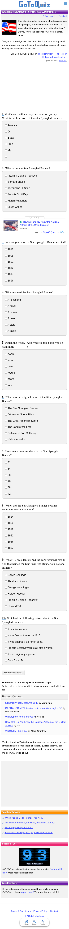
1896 (10, 280)
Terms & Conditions (21, 911)
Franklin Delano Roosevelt (22, 175)
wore (10, 360)
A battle (11, 330)
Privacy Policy (40, 911)
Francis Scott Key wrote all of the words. (30, 648)
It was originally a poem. (21, 654)
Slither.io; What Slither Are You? (21, 702)
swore (11, 354)
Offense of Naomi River (20, 414)
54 (9, 468)
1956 (10, 541)
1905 (10, 255)
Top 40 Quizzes (51, 232)
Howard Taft (14, 606)
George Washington (18, 587)
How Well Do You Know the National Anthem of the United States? (39, 223)
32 (9, 462)
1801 (10, 261)
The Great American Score (22, 420)
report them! (27, 892)
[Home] (34, 4)
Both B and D (15, 660)
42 (9, 493)
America (12, 125)
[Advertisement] (34, 86)
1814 (10, 274)
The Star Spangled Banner (22, 408)
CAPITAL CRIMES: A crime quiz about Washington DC (33, 708)
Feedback (63, 16)
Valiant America (16, 439)
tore (9, 385)
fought (11, 372)
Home (27, 924)
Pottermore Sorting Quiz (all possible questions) (29, 832)
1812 (10, 268)
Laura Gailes (14, 207)
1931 (10, 535)
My (9, 150)
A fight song (14, 299)
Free (10, 144)
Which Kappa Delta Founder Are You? (24, 817)
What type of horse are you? (20, 716)
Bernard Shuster (16, 181)
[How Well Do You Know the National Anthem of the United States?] (11, 225)
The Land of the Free (19, 427)
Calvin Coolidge (16, 575)
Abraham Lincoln (17, 581)
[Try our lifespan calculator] (34, 857)
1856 (10, 523)
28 (9, 475)
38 (9, 487)
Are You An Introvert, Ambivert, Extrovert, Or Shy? (30, 822)
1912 (10, 249)
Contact (54, 911)
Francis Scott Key (17, 194)
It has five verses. (17, 629)
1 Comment (48, 16)
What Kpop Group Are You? (19, 827)
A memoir (12, 312)
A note (11, 318)
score (10, 379)
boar (10, 366)
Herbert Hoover (16, 593)
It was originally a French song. (25, 641)
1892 (10, 548)
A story (11, 324)
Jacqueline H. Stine (18, 188)
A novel (11, 306)
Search (34, 924)
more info (62, 61)
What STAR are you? (16, 730)
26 (9, 481)
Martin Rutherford (17, 200)
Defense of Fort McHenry (21, 433)
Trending (42, 924)
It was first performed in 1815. (24, 635)
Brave (10, 137)
